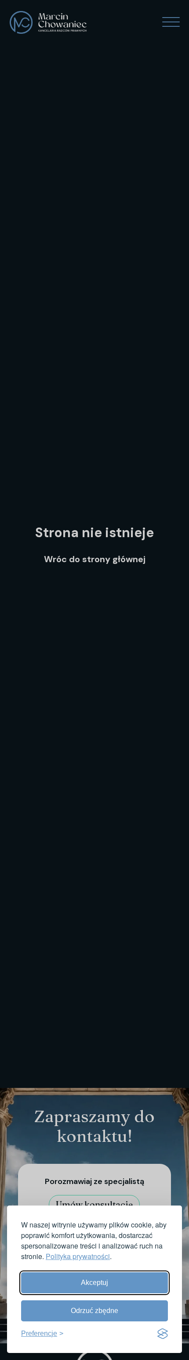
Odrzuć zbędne (94, 1310)
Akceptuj (94, 1282)
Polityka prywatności (78, 1256)
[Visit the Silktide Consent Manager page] (162, 1333)
